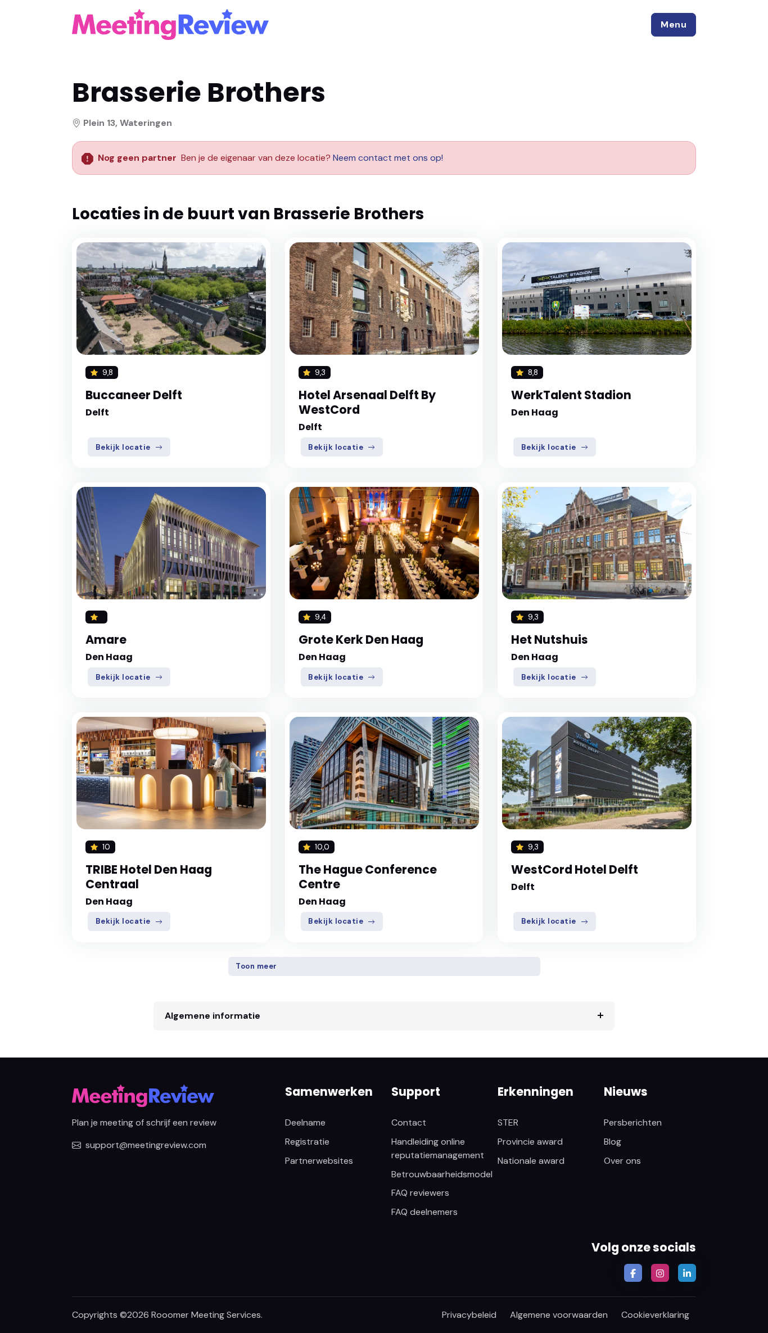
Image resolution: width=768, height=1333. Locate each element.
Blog (612, 1141)
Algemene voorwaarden (559, 1315)
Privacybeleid (469, 1315)
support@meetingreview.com (145, 1145)
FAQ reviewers (420, 1193)
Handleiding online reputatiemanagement (437, 1148)
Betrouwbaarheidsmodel (442, 1174)
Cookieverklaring (655, 1315)
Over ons (622, 1161)
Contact (408, 1122)
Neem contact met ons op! (388, 158)
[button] (673, 25)
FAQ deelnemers (424, 1212)
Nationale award (531, 1161)
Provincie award (530, 1141)
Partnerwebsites (319, 1161)
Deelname (305, 1122)
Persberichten (633, 1122)
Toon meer (256, 966)
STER (508, 1122)
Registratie (307, 1141)
